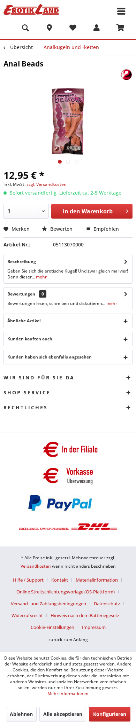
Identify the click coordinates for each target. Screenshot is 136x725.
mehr (41, 277)
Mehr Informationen (68, 693)
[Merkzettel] (73, 29)
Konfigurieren (109, 714)
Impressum (94, 627)
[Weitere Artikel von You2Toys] (126, 75)
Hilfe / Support (28, 580)
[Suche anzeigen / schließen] (25, 29)
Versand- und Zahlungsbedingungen (48, 603)
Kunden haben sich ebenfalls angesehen (49, 357)
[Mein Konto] (97, 29)
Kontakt (59, 580)
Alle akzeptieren (62, 714)
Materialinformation (97, 580)
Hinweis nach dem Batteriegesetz (85, 615)
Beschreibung (21, 262)
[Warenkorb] (120, 29)
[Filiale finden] (49, 29)
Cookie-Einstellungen (52, 627)
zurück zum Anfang (68, 640)
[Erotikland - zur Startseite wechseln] (31, 9)
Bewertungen (21, 294)
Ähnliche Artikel (24, 321)
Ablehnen (21, 714)
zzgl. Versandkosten (47, 184)
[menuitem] (25, 29)
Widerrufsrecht (27, 615)
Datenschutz (107, 603)
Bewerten (61, 229)
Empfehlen (105, 229)
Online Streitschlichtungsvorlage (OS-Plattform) (65, 592)
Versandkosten (36, 566)
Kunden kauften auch (29, 339)
